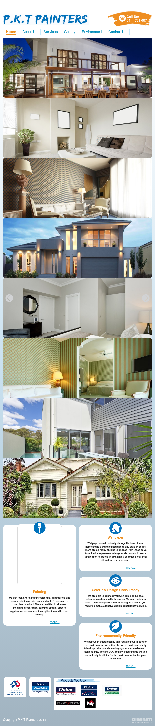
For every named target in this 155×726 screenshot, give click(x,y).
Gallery (69, 31)
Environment (92, 31)
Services (51, 31)
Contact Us (117, 31)
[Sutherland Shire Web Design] (142, 720)
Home (11, 31)
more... (55, 622)
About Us (29, 31)
